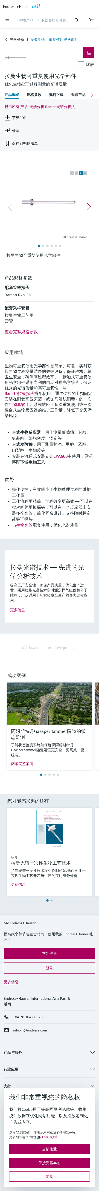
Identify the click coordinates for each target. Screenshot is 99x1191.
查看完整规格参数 (21, 331)
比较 (90, 64)
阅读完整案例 (22, 763)
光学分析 (17, 39)
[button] (49, 953)
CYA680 (60, 456)
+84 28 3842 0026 (28, 1017)
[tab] (14, 95)
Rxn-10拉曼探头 (19, 393)
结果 (14, 858)
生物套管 (17, 404)
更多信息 (17, 610)
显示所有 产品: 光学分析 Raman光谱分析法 (40, 106)
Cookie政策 (50, 1137)
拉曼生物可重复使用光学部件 (54, 39)
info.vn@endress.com (30, 1030)
